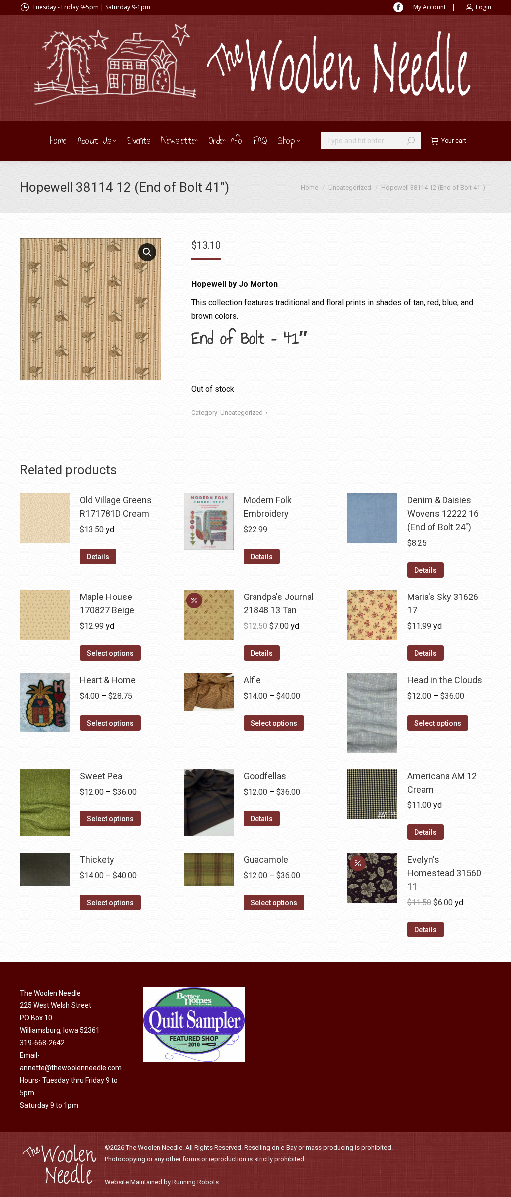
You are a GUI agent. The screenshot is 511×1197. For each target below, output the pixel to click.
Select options (110, 653)
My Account (429, 7)
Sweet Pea (101, 776)
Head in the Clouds (444, 680)
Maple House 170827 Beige (107, 603)
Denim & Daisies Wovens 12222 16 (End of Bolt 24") (443, 513)
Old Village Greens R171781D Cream (116, 507)
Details (98, 557)
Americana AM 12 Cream (442, 783)
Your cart (453, 140)
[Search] (411, 140)
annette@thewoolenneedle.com (71, 1068)
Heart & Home (108, 680)
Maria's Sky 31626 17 (442, 603)
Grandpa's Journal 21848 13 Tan (279, 603)
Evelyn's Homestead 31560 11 (444, 873)
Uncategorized (241, 412)
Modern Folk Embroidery (268, 507)
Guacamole (266, 859)
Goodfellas (265, 776)
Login (483, 7)
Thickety (97, 859)
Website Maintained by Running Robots (162, 1182)
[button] (147, 252)
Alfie (252, 680)
